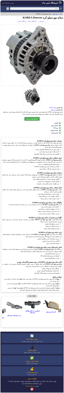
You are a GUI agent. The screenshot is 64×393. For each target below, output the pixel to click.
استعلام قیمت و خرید (32, 119)
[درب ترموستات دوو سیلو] (14, 314)
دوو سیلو (55, 14)
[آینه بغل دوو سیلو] (51, 310)
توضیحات (42, 21)
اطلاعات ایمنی (22, 21)
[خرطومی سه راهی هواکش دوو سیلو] (32, 309)
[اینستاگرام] (32, 389)
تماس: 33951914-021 (8, 3)
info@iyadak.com (30, 386)
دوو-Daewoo (52, 107)
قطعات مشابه (32, 21)
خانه (61, 14)
